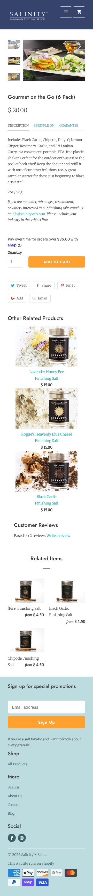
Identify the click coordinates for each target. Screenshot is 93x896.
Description (18, 125)
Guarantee (68, 125)
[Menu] (66, 12)
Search (13, 787)
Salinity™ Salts (33, 855)
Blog (11, 813)
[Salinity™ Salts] (28, 16)
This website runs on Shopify (31, 863)
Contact (14, 805)
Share (46, 285)
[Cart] (79, 12)
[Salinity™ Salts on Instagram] (22, 838)
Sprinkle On (44, 125)
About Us (15, 796)
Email (42, 298)
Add (20, 298)
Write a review (59, 535)
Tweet (22, 285)
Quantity (15, 252)
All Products (17, 764)
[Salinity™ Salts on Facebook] (12, 838)
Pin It (70, 285)
